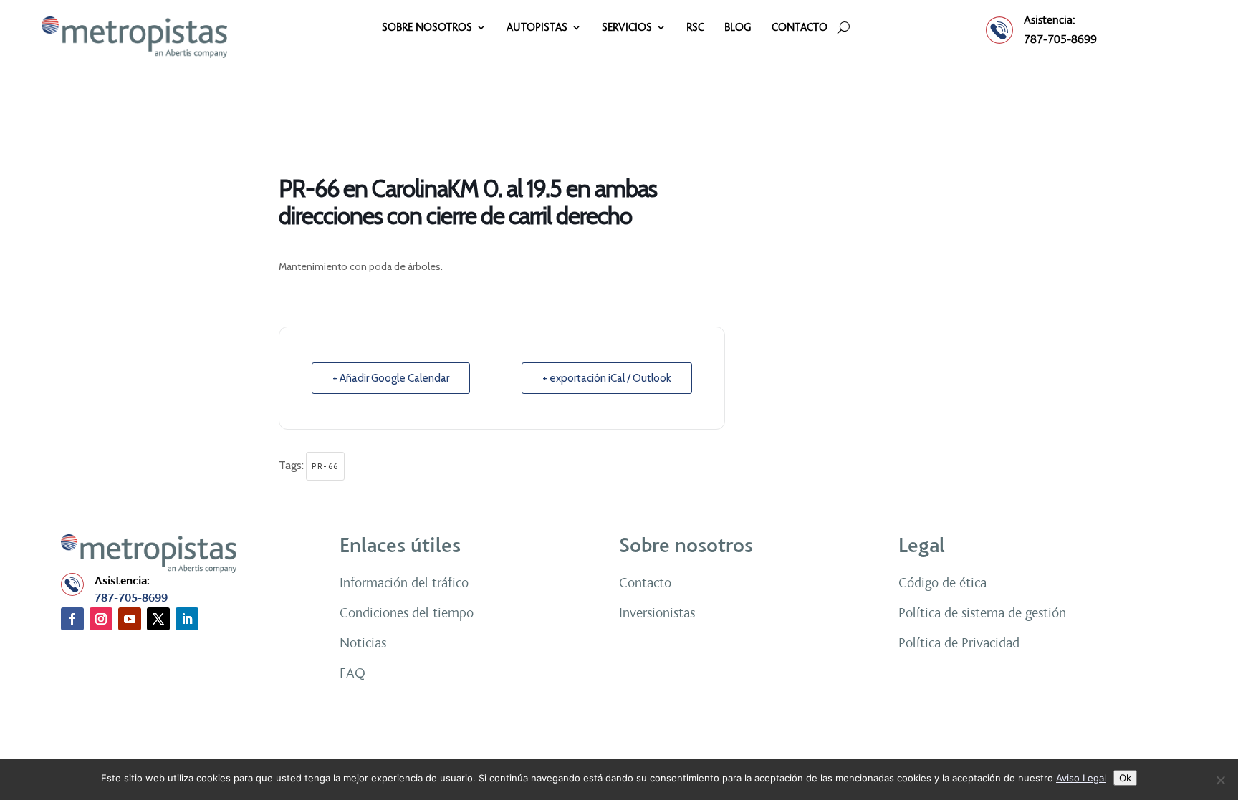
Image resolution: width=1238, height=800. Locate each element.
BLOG (738, 28)
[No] (1220, 780)
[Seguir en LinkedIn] (187, 618)
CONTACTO (799, 28)
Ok (1125, 778)
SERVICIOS (627, 28)
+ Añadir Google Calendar (390, 378)
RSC (695, 28)
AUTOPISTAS (537, 28)
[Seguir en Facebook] (72, 618)
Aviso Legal (1081, 778)
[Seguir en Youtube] (129, 618)
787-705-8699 (1060, 39)
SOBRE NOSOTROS (427, 28)
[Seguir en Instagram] (101, 618)
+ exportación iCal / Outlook (606, 378)
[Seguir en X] (158, 618)
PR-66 (325, 466)
